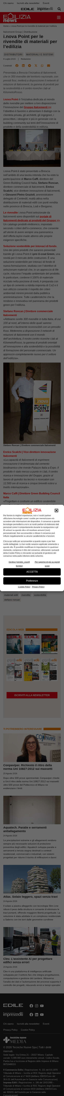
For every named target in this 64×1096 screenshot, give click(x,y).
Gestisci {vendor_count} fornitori (19, 564)
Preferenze (32, 580)
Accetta (32, 571)
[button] (56, 510)
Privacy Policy (38, 587)
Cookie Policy (24, 587)
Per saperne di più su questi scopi (47, 564)
